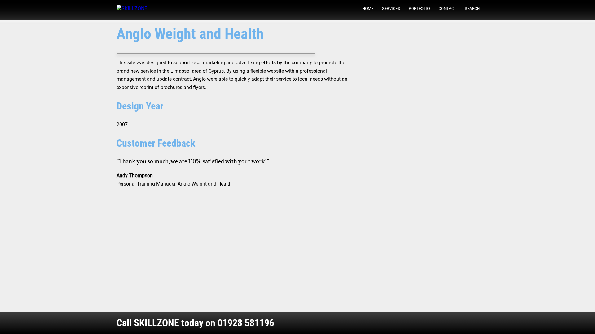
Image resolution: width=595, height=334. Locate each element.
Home (367, 8)
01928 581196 (246, 323)
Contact (447, 8)
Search (472, 8)
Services (391, 8)
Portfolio (419, 8)
